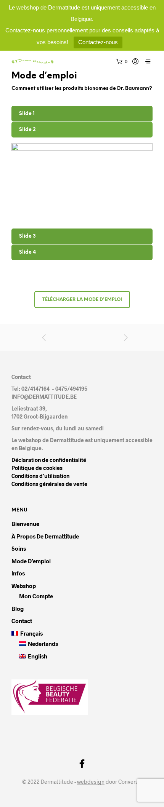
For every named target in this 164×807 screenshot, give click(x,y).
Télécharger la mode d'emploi (82, 299)
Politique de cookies (37, 468)
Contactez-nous (98, 42)
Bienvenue (25, 523)
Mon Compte (36, 596)
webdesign (91, 782)
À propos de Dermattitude (45, 536)
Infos (18, 573)
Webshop (23, 585)
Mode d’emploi (31, 561)
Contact (21, 620)
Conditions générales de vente (49, 484)
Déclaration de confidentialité (48, 460)
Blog (17, 608)
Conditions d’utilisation (40, 476)
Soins (18, 548)
